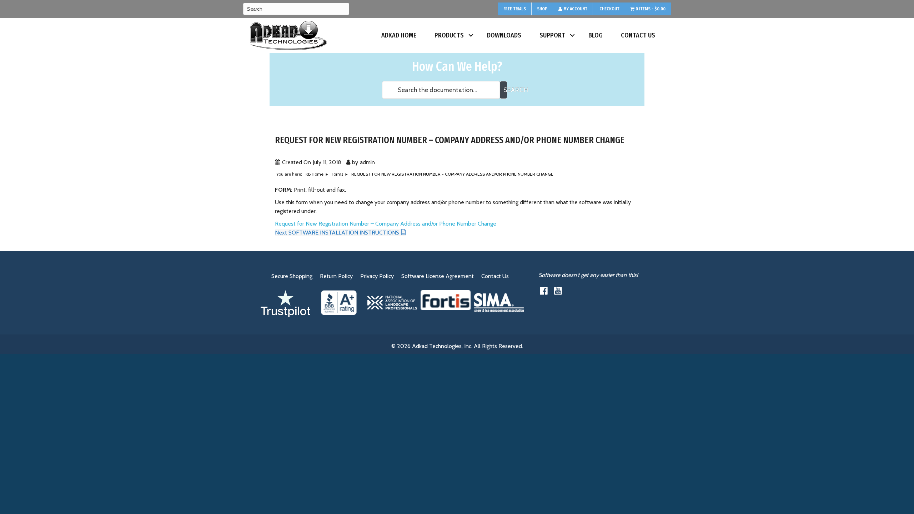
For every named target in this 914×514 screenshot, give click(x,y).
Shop (542, 8)
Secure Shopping (291, 276)
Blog (595, 35)
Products (449, 35)
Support (552, 35)
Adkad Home (398, 35)
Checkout (608, 8)
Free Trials (514, 8)
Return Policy (336, 276)
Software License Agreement (437, 276)
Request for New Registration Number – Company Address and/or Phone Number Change (385, 223)
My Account (574, 8)
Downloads (504, 35)
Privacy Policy (377, 276)
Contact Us (638, 35)
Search (505, 90)
